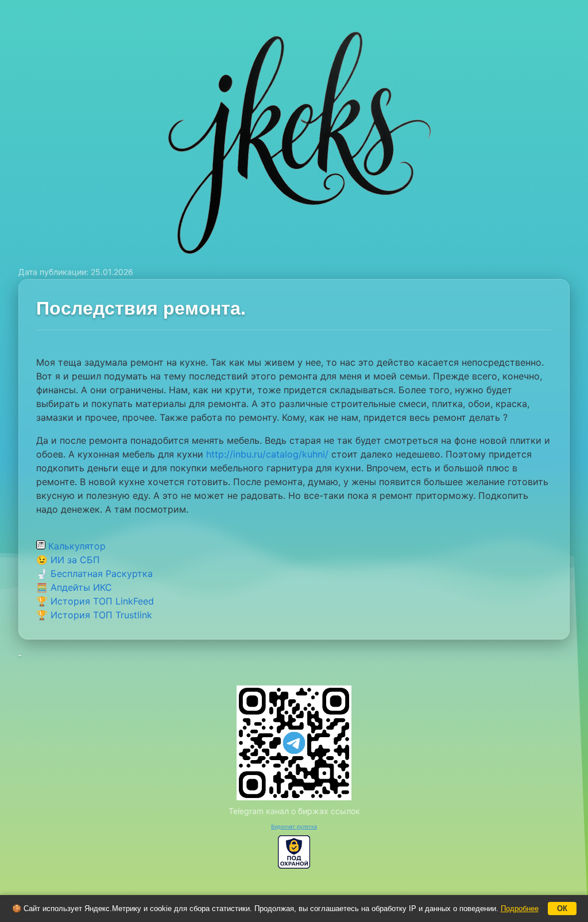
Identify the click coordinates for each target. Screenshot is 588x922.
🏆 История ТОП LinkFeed (95, 601)
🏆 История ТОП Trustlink (94, 615)
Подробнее (520, 908)
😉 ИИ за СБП (68, 559)
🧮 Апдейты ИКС (74, 587)
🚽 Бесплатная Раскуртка (94, 573)
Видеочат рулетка (294, 826)
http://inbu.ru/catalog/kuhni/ (267, 454)
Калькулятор (75, 546)
